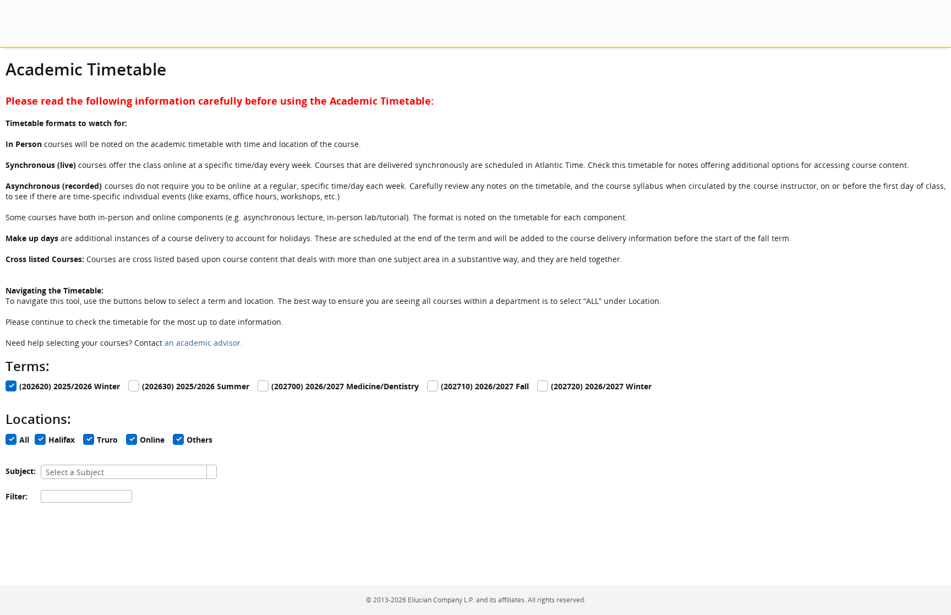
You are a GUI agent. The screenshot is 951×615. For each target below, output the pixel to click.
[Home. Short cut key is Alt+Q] (100, 23)
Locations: (38, 419)
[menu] (15, 23)
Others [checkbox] (199, 440)
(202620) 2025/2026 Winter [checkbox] (69, 386)
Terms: (28, 366)
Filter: (17, 496)
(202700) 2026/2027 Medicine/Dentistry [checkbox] (345, 386)
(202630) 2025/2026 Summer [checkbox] (195, 386)
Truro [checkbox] (107, 440)
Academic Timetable (86, 69)
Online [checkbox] (152, 440)
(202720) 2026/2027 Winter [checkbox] (601, 386)
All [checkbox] (24, 440)
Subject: (21, 471)
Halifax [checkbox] (61, 440)
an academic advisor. (204, 343)
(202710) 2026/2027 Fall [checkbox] (485, 386)
